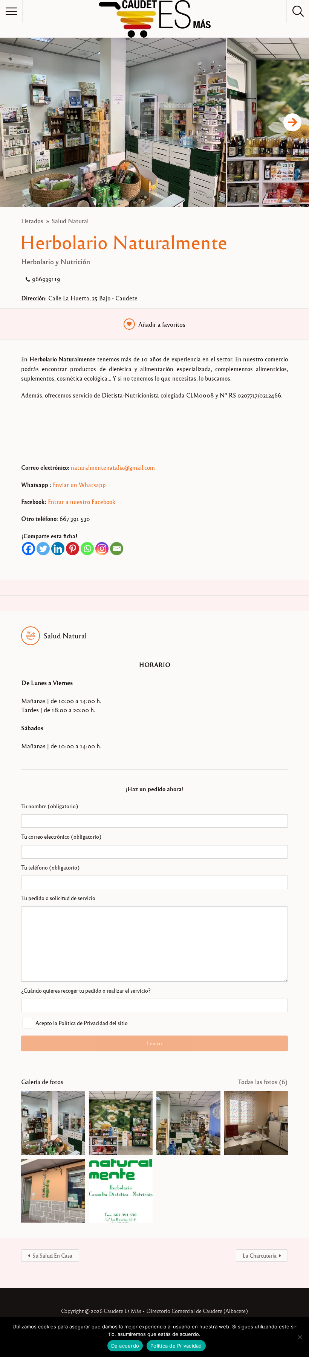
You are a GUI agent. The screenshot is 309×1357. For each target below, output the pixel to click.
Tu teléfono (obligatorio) (50, 867)
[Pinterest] (72, 548)
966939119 (46, 279)
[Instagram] (102, 548)
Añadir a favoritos (161, 324)
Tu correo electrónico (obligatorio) (61, 836)
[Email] (116, 548)
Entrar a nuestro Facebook (81, 502)
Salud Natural (70, 221)
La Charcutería (260, 1255)
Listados (32, 221)
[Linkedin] (57, 548)
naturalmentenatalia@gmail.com (113, 467)
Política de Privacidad (176, 1346)
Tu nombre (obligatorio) (49, 806)
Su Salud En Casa (52, 1255)
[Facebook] (28, 548)
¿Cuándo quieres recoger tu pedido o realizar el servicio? (85, 990)
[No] (299, 1337)
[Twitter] (43, 548)
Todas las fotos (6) (263, 1082)
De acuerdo (125, 1346)
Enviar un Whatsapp (79, 485)
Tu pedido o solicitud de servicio (58, 897)
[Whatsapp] (87, 548)
